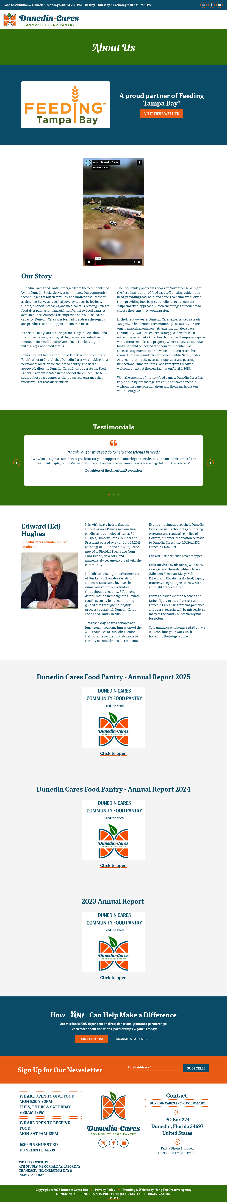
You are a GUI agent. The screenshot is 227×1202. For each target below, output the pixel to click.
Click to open (113, 753)
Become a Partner (132, 1039)
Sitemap (113, 1198)
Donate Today (91, 1039)
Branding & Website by (157, 1190)
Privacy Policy (105, 1190)
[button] (16, 462)
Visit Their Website (161, 113)
